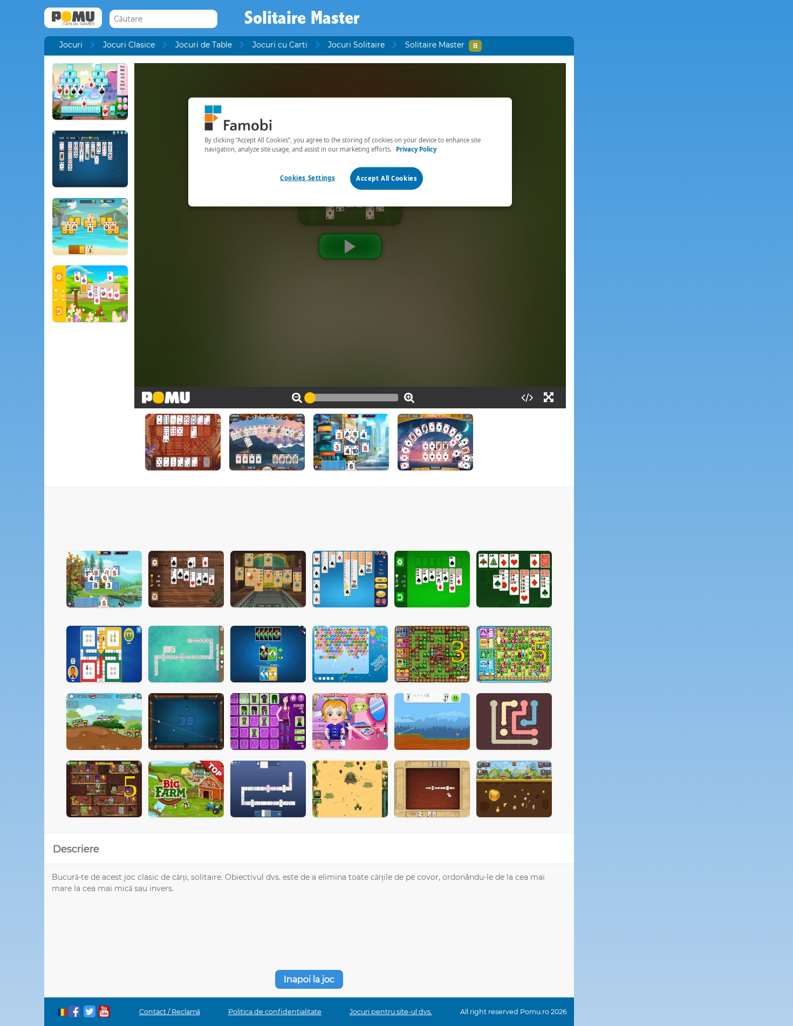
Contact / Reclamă (169, 1012)
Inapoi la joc (309, 979)
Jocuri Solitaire (356, 45)
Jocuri (71, 45)
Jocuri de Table (203, 45)
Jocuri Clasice (129, 45)
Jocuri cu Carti (279, 45)
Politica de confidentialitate (275, 1012)
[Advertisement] (309, 515)
